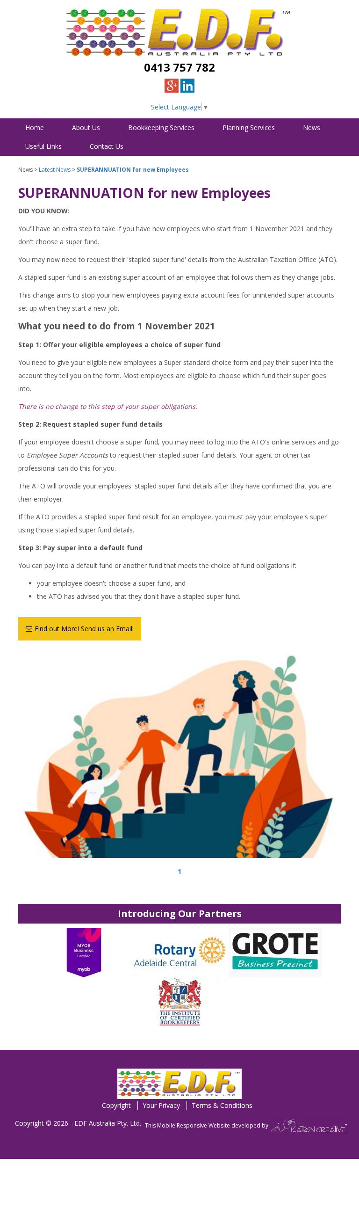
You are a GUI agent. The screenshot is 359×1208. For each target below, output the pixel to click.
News (311, 127)
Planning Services (249, 127)
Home (34, 127)
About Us (86, 127)
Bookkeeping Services (161, 127)
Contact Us (106, 146)
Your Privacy (161, 1105)
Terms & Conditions (222, 1105)
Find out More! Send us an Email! (84, 628)
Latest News (55, 170)
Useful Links (43, 146)
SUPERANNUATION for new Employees (133, 170)
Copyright (116, 1105)
